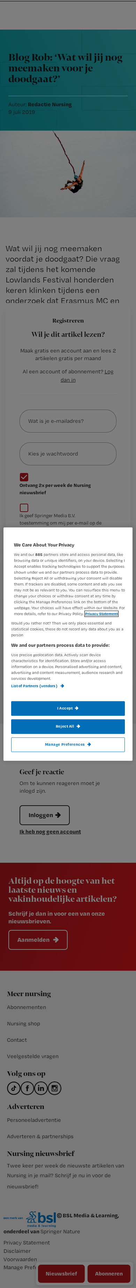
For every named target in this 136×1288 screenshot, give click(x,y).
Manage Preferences (65, 744)
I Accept (65, 708)
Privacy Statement (101, 613)
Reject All (65, 726)
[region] (68, 644)
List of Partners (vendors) (34, 686)
